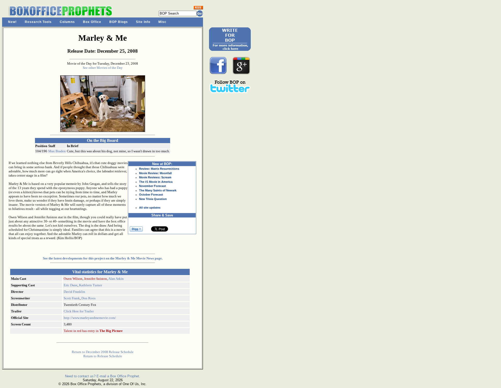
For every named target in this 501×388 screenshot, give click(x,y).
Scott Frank (72, 298)
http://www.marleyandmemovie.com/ (90, 318)
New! (12, 22)
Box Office (92, 22)
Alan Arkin (116, 279)
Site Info (143, 22)
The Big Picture (111, 331)
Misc (162, 22)
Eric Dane (70, 285)
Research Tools (38, 22)
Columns (67, 22)
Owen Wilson (73, 279)
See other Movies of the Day (103, 68)
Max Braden (57, 151)
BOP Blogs (118, 22)
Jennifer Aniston (95, 279)
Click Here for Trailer (79, 311)
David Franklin (74, 292)
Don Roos (88, 298)
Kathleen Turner (90, 285)
